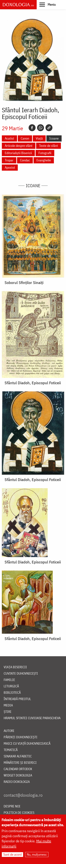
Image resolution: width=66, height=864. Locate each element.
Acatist (9, 138)
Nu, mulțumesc (37, 854)
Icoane (54, 138)
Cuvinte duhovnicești (21, 674)
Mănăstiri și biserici (20, 763)
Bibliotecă (12, 693)
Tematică (11, 750)
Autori (9, 731)
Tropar (9, 160)
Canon (25, 138)
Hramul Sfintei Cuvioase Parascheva (32, 718)
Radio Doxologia (17, 782)
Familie (9, 680)
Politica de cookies (19, 813)
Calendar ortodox (18, 769)
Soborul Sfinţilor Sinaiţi (24, 282)
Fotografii (44, 153)
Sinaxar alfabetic (18, 756)
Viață (39, 138)
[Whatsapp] (40, 127)
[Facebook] (32, 127)
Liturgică (11, 686)
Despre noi (12, 806)
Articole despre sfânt (18, 146)
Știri (7, 712)
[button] (47, 4)
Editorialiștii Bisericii (18, 153)
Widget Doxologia (18, 775)
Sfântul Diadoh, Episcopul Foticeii (33, 383)
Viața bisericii (15, 667)
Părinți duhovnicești (20, 737)
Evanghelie (43, 160)
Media (8, 705)
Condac (25, 160)
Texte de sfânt (48, 146)
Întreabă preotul (17, 699)
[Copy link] (48, 127)
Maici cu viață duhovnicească (27, 744)
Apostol (10, 167)
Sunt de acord (12, 854)
